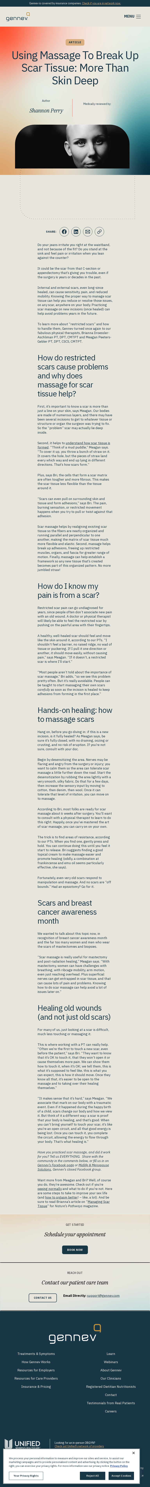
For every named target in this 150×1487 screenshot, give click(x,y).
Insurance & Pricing (36, 1386)
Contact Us (43, 1298)
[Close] (133, 1453)
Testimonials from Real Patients (111, 1403)
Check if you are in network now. (101, 3)
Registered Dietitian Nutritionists (111, 1386)
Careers (111, 1411)
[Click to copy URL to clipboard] (99, 231)
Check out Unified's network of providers (79, 1446)
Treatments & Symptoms (36, 1354)
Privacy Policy (119, 1466)
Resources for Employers (36, 1370)
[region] (71, 1466)
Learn (111, 1354)
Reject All (92, 1475)
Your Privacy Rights (26, 1475)
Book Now (75, 1250)
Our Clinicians (111, 1378)
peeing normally (50, 1189)
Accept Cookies (121, 1475)
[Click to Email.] (87, 231)
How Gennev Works (36, 1362)
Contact (111, 1395)
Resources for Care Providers (36, 1378)
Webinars (111, 1362)
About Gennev (110, 1370)
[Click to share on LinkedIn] (76, 231)
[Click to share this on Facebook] (64, 231)
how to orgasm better (61, 1197)
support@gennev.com (103, 1295)
